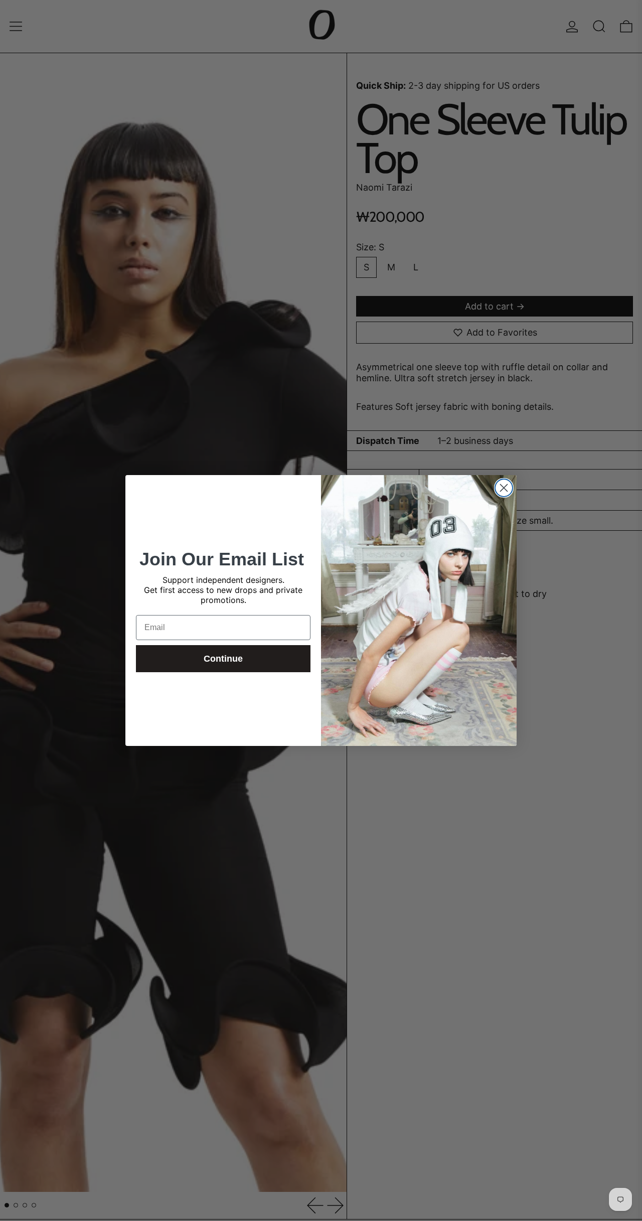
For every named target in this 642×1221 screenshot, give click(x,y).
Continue (223, 659)
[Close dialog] (504, 488)
